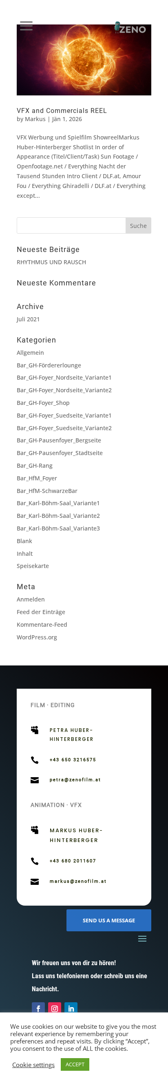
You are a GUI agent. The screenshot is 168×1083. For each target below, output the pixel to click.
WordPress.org (37, 637)
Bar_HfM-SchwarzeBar (47, 491)
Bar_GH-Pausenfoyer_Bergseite (59, 440)
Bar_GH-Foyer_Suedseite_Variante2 (64, 428)
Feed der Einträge (41, 612)
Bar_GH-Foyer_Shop (43, 403)
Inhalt (25, 553)
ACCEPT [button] (75, 1064)
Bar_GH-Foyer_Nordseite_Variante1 (64, 377)
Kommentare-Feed (42, 624)
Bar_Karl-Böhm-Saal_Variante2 (58, 515)
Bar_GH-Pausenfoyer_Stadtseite (60, 453)
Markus (35, 119)
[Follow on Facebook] (38, 1008)
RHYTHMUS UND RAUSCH (51, 262)
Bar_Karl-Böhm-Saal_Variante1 (58, 503)
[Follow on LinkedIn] (70, 1008)
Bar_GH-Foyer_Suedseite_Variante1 (64, 415)
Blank (24, 541)
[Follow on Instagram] (54, 1008)
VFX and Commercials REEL (62, 111)
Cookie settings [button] (33, 1064)
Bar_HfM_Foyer (37, 478)
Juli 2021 (28, 319)
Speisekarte (33, 566)
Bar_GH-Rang (35, 465)
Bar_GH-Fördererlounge (49, 365)
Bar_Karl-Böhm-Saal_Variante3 (58, 528)
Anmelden (31, 599)
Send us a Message (109, 920)
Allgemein (30, 352)
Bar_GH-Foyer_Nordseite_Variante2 (64, 390)
